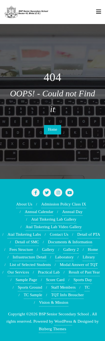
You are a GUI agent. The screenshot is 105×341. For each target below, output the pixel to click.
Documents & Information (70, 242)
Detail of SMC (27, 242)
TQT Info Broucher (67, 295)
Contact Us (59, 234)
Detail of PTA (88, 234)
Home (52, 129)
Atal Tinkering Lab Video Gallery (54, 227)
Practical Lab (49, 272)
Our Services (18, 272)
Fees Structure (21, 249)
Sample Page (26, 280)
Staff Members (63, 287)
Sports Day (83, 280)
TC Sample (33, 295)
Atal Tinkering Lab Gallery (53, 219)
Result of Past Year (84, 272)
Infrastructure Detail (29, 257)
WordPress (63, 321)
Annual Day (72, 212)
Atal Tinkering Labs (24, 234)
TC (87, 287)
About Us (24, 204)
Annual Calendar (39, 212)
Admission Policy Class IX (63, 204)
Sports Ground (30, 287)
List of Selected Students (30, 264)
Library (89, 257)
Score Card (55, 280)
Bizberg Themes (52, 329)
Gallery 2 (71, 249)
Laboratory (64, 257)
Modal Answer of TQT (79, 264)
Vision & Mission (53, 302)
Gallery (48, 249)
